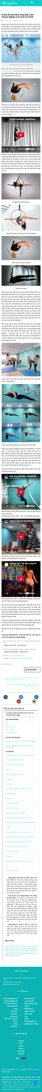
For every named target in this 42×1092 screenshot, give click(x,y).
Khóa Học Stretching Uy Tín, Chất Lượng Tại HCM (18, 832)
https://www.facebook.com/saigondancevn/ (21, 658)
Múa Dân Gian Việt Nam (12, 808)
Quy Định (21, 1053)
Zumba (15, 1024)
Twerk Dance (9, 779)
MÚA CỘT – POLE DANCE (12, 851)
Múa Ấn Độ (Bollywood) (10, 1001)
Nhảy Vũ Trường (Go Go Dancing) (14, 774)
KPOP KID (8, 798)
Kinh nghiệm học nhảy (11, 732)
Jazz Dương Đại (29, 1001)
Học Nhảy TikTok (30, 998)
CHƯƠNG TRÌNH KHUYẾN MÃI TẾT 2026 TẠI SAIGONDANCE (20, 714)
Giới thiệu (21, 1041)
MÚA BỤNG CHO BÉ (11, 793)
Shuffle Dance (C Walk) (31, 1024)
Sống (7, 724)
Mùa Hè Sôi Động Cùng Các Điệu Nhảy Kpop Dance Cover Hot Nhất (21, 679)
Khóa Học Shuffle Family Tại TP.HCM (15, 813)
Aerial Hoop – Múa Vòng (12, 870)
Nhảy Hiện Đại (29, 1008)
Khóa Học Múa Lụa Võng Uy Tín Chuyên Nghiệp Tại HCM (20, 755)
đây (13, 114)
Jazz (7, 866)
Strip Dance (9, 784)
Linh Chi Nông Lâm (11, 946)
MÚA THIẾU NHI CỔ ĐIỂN (12, 803)
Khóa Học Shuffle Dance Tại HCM (14, 764)
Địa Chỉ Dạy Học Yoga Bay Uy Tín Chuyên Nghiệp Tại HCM (20, 822)
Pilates (8, 827)
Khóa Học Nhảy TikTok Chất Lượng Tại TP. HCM (18, 818)
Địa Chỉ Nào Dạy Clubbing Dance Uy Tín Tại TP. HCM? (19, 861)
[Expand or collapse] (38, 669)
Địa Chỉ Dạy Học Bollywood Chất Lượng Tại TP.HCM (19, 842)
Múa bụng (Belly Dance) (10, 998)
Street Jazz (9, 769)
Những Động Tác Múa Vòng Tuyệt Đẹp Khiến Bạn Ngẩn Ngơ (21, 741)
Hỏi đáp (21, 1046)
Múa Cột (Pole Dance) (11, 1003)
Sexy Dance (9, 856)
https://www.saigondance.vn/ (16, 655)
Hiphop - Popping (29, 1011)
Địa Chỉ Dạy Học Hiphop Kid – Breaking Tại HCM (18, 789)
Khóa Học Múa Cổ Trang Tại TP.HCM (15, 760)
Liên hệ (21, 1048)
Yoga (26, 1016)
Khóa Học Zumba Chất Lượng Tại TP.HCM (16, 846)
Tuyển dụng (21, 1051)
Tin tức (21, 1043)
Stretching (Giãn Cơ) (31, 1021)
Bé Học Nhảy (28, 1013)
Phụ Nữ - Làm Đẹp (10, 727)
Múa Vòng (19, 20)
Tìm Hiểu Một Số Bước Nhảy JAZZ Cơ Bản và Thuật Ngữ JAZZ (22, 685)
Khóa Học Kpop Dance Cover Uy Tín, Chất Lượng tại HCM (20, 837)
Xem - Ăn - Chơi (10, 730)
